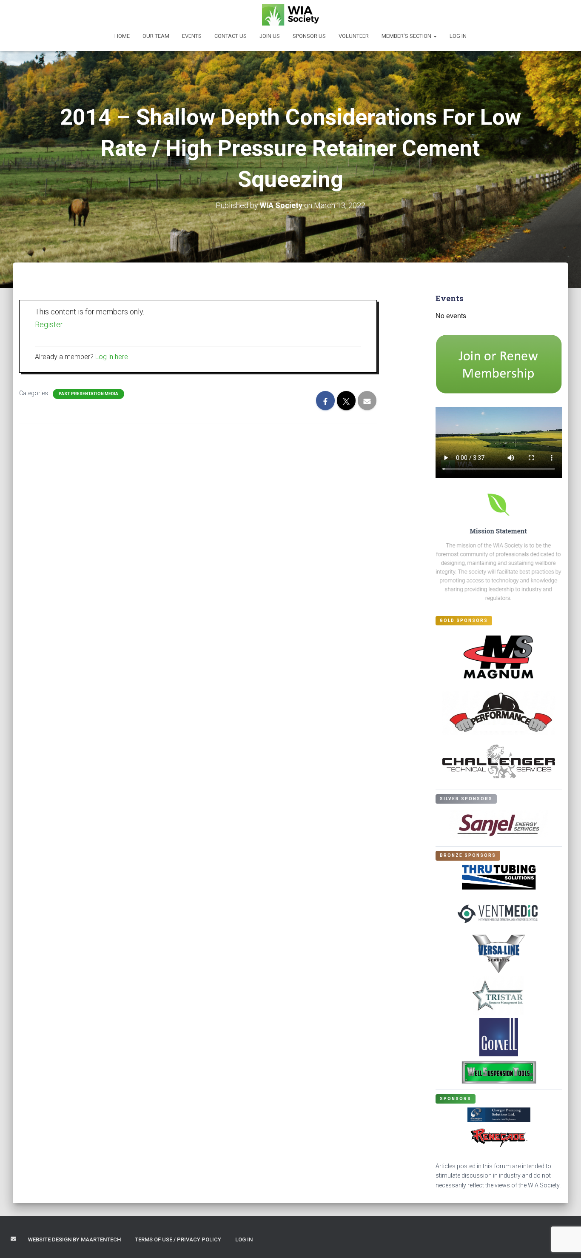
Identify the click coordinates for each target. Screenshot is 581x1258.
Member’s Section (407, 36)
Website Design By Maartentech (74, 1239)
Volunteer (354, 36)
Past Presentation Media (88, 393)
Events (192, 36)
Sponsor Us (309, 36)
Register (49, 324)
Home (122, 36)
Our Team (155, 36)
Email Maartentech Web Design (13, 1239)
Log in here (111, 357)
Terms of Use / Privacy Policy (178, 1239)
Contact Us (230, 36)
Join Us (269, 36)
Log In (458, 36)
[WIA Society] (291, 15)
